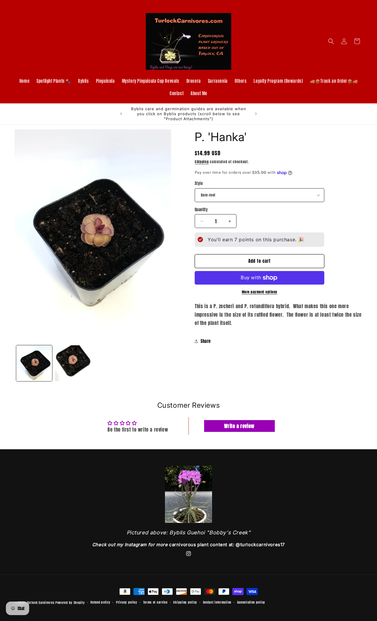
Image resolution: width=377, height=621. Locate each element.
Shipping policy (185, 602)
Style (199, 183)
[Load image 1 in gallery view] (34, 363)
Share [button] (206, 341)
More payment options (259, 292)
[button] (331, 41)
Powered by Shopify (70, 602)
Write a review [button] (239, 426)
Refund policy (100, 602)
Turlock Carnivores (40, 602)
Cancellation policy (251, 602)
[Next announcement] (255, 113)
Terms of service (155, 602)
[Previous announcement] (121, 113)
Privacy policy (126, 602)
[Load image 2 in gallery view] (73, 363)
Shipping (202, 161)
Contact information (217, 602)
